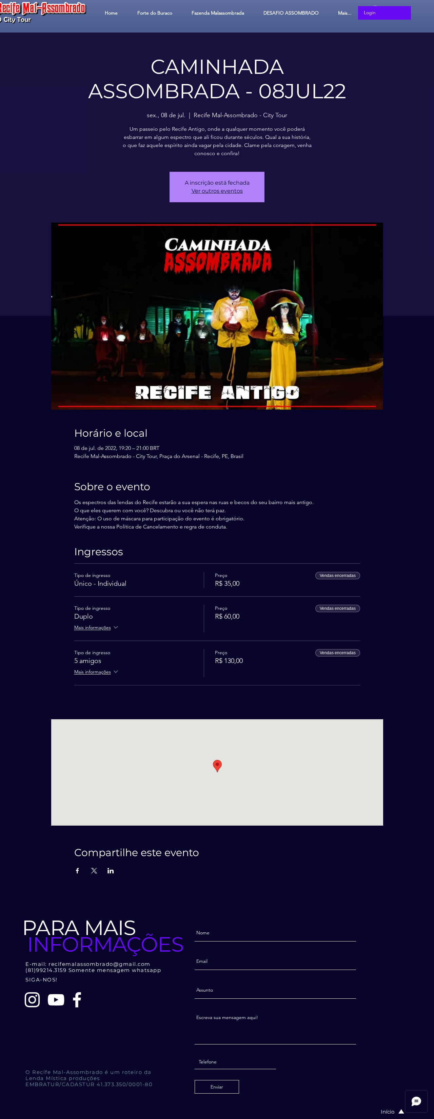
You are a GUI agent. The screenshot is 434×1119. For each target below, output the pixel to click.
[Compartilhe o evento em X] (94, 870)
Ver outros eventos (217, 191)
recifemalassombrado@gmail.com (99, 964)
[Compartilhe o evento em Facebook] (77, 870)
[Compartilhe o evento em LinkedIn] (110, 870)
